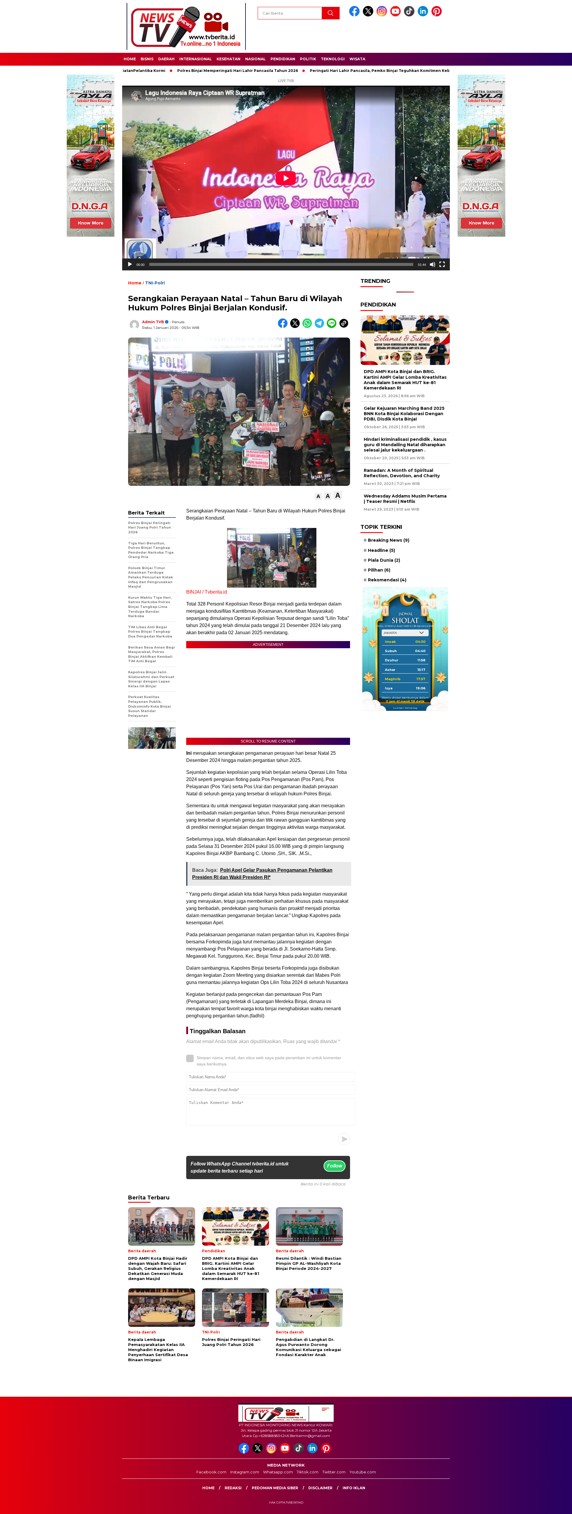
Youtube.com (362, 1472)
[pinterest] (437, 15)
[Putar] (130, 264)
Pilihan (379, 570)
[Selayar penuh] (442, 264)
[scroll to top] (549, 1505)
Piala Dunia (384, 560)
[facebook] (355, 15)
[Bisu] (433, 264)
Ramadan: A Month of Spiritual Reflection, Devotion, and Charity (402, 473)
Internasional (195, 59)
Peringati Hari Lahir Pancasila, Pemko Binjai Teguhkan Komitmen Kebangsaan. (344, 70)
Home (130, 59)
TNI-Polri (155, 283)
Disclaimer (320, 1488)
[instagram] (383, 15)
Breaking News (388, 540)
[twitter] (369, 15)
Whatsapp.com (278, 1472)
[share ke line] (333, 326)
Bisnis (147, 59)
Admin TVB (153, 322)
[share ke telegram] (321, 326)
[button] (318, 496)
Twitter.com (334, 1472)
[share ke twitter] (296, 326)
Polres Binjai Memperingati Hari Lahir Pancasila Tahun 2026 (192, 70)
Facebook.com (211, 1472)
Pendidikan (283, 59)
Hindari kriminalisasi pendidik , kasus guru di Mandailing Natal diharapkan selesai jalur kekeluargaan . (405, 445)
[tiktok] (410, 15)
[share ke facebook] (284, 326)
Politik (308, 59)
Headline (381, 550)
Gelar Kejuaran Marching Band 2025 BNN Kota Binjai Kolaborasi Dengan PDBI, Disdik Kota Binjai (404, 414)
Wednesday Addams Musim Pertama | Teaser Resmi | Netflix (405, 498)
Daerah (166, 59)
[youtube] (396, 15)
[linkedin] (424, 15)
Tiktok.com (307, 1472)
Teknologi (333, 59)
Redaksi (233, 1488)
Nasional (255, 59)
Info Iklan (354, 1488)
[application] (286, 178)
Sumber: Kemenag (405, 707)
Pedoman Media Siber (275, 1488)
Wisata (357, 59)
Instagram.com (244, 1472)
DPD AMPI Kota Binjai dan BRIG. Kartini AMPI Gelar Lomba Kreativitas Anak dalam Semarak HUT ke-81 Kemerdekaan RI (405, 380)
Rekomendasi (387, 580)
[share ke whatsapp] (308, 326)
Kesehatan (228, 59)
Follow (334, 1165)
